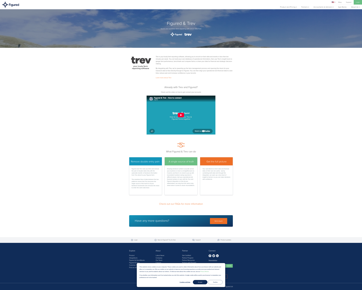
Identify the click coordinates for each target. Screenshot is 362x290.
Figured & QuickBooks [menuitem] (137, 260)
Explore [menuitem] (132, 251)
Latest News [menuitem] (160, 255)
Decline (215, 282)
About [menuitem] (158, 251)
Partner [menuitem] (185, 251)
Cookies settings (185, 282)
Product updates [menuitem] (226, 240)
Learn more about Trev (163, 78)
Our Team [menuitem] (159, 260)
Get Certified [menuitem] (186, 255)
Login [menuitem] (358, 2)
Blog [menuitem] (339, 2)
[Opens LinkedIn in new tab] (217, 256)
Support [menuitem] (348, 2)
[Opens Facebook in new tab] (210, 256)
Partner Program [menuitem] (187, 258)
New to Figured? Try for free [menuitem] (167, 240)
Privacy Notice (204, 271)
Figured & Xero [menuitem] (134, 263)
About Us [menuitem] (354, 7)
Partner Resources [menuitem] (188, 260)
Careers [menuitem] (158, 263)
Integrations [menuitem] (133, 258)
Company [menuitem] (159, 258)
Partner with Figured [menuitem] (189, 263)
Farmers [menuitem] (304, 7)
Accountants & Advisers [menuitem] (323, 7)
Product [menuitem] (132, 255)
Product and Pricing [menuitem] (287, 7)
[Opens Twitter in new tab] (213, 256)
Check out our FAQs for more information (181, 203)
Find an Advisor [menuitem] (134, 268)
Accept (200, 282)
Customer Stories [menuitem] (135, 265)
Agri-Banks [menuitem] (342, 7)
